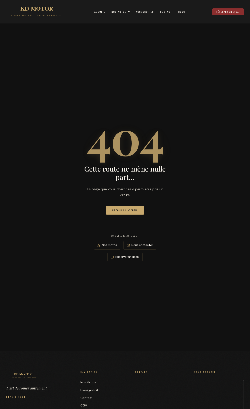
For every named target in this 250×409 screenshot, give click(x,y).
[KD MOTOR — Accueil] (36, 12)
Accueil (99, 11)
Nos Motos (119, 11)
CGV (83, 405)
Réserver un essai (228, 11)
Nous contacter (142, 245)
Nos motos (109, 245)
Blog (181, 11)
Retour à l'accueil (125, 210)
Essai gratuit (89, 390)
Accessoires (145, 11)
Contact (166, 11)
